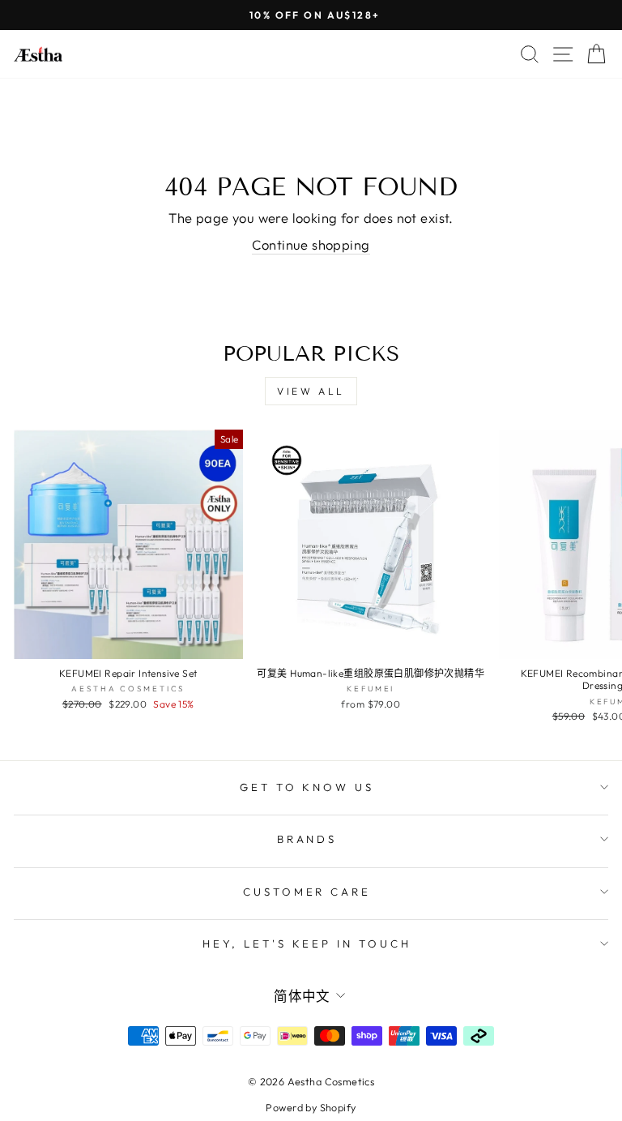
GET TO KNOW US (307, 787)
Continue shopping (310, 244)
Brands (307, 838)
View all (311, 391)
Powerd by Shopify (311, 1107)
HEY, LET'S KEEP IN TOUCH (306, 943)
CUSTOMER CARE (307, 891)
